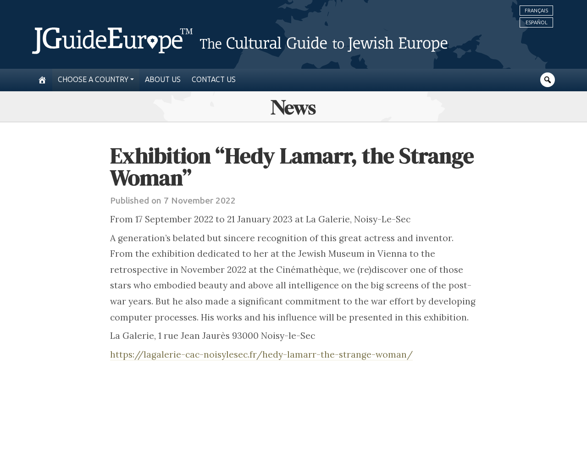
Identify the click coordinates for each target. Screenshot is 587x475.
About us (163, 79)
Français (536, 10)
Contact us (214, 79)
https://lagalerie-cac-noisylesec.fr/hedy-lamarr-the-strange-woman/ (261, 354)
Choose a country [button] (93, 79)
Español (537, 22)
